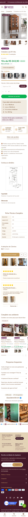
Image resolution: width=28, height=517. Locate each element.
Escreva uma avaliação (10, 254)
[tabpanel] (14, 150)
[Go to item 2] (13, 262)
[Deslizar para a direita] (26, 355)
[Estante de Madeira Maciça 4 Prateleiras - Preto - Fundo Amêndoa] (19, 350)
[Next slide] (26, 43)
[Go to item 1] (5, 262)
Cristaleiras (9, 11)
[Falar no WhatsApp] (24, 506)
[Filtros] (21, 254)
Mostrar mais (13, 306)
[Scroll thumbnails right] (25, 262)
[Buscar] (23, 7)
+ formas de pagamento (8, 67)
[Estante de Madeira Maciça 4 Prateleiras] (20, 330)
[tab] (13, 137)
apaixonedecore (9, 424)
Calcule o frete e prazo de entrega (10, 83)
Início (2, 11)
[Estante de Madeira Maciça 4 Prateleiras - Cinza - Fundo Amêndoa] (15, 350)
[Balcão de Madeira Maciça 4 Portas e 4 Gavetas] (7, 330)
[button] (5, 54)
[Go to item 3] (21, 262)
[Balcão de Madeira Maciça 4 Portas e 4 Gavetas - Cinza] (6, 350)
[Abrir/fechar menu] (2, 7)
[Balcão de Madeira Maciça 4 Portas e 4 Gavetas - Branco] (2, 350)
